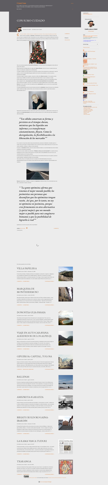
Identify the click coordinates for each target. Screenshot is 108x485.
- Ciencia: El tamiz (86, 108)
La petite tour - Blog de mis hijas (89, 93)
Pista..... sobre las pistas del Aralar (90, 83)
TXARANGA (24, 461)
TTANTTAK (21, 3)
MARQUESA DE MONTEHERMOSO (27, 290)
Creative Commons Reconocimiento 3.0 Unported (57, 477)
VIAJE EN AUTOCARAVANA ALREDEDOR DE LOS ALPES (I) (34, 334)
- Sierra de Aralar (86, 114)
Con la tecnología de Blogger (45, 481)
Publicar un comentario (28, 369)
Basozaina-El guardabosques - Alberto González (89, 77)
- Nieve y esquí (86, 112)
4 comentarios (26, 409)
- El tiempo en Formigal (87, 109)
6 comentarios (26, 325)
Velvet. (84, 99)
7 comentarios (26, 433)
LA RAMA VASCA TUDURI (32, 441)
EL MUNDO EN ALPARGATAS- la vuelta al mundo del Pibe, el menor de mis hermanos (90, 68)
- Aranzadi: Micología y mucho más (90, 107)
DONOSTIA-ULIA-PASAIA (31, 312)
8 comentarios (26, 281)
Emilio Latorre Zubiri (91, 29)
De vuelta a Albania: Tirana (88, 74)
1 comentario (26, 304)
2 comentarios (26, 474)
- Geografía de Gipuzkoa (88, 110)
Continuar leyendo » (49, 281)
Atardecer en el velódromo (88, 91)
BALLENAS (23, 376)
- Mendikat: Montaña (87, 111)
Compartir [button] (67, 33)
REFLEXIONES (67, 39)
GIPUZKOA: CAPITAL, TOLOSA (34, 356)
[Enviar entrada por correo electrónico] (27, 228)
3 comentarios (26, 389)
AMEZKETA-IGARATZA (30, 397)
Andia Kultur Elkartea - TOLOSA (89, 58)
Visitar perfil (91, 31)
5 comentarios (26, 348)
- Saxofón (85, 113)
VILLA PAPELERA (27, 268)
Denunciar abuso (86, 47)
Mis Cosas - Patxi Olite (87, 101)
